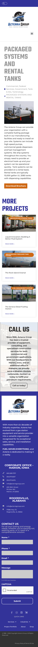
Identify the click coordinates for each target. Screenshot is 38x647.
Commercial (12, 86)
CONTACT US (15, 4)
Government (21, 89)
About (23, 627)
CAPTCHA (6, 584)
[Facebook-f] (12, 612)
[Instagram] (16, 612)
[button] (32, 33)
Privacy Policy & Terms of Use (24, 643)
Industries (24, 622)
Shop (32, 627)
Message (6, 568)
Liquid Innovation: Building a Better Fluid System (17, 238)
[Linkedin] (21, 612)
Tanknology (17, 92)
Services (11, 622)
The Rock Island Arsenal (15, 273)
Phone (6, 548)
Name (5, 537)
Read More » (9, 244)
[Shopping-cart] (26, 612)
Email (5, 558)
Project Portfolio (10, 627)
